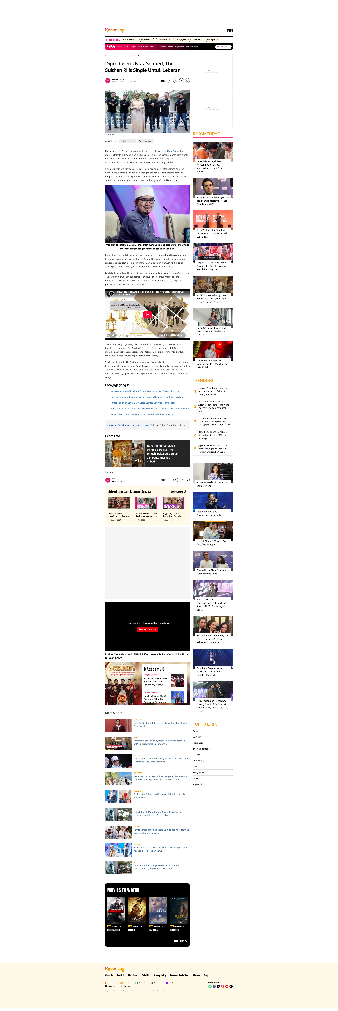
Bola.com (157, 983)
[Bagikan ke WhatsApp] (187, 80)
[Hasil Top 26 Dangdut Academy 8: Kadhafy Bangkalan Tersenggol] (177, 698)
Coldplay (197, 736)
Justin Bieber (199, 742)
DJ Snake (197, 754)
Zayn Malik (198, 784)
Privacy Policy (160, 975)
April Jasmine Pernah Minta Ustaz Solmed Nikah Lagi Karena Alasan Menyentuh (150, 408)
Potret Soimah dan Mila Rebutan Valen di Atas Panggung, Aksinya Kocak (155, 681)
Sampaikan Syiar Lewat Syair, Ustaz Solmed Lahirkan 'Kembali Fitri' (144, 402)
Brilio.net (127, 986)
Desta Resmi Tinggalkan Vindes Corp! (122, 46)
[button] (181, 80)
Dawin (196, 766)
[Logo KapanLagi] (115, 30)
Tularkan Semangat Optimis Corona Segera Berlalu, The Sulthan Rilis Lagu (147, 396)
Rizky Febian (199, 772)
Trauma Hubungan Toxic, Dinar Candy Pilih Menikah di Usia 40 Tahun (212, 364)
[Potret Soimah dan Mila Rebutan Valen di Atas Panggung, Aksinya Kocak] (177, 680)
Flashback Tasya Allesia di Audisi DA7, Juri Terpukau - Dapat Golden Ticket (210, 671)
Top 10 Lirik (205, 724)
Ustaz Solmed (133, 56)
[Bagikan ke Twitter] (175, 80)
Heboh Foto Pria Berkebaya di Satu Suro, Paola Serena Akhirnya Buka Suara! (212, 639)
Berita (122, 56)
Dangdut (138, 720)
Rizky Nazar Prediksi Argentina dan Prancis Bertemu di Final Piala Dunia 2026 (213, 201)
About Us (109, 975)
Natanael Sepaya (118, 79)
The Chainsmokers (202, 748)
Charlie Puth (199, 760)
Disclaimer (132, 975)
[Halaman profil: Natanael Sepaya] (108, 80)
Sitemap (196, 975)
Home (107, 56)
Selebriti (138, 755)
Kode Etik (146, 975)
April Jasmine (145, 141)
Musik (115, 56)
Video (136, 737)
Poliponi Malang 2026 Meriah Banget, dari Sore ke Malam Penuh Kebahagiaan (212, 266)
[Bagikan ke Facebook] (170, 80)
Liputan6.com (113, 983)
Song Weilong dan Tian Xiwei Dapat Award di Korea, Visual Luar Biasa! (212, 233)
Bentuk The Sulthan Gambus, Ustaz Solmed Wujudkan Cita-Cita (142, 414)
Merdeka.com (174, 983)
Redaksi (120, 975)
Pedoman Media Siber (179, 975)
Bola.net (142, 983)
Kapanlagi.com (129, 983)
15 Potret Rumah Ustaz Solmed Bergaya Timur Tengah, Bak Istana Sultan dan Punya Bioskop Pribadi (162, 453)
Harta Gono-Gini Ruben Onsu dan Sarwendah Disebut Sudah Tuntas (213, 331)
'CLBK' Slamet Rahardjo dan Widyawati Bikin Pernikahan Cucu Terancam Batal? (211, 299)
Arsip (206, 975)
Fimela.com (113, 986)
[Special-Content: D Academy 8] (122, 683)
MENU (230, 30)
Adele (195, 730)
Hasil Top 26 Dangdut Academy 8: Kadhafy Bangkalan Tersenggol (155, 699)
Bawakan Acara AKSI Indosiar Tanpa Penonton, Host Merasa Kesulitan (145, 391)
